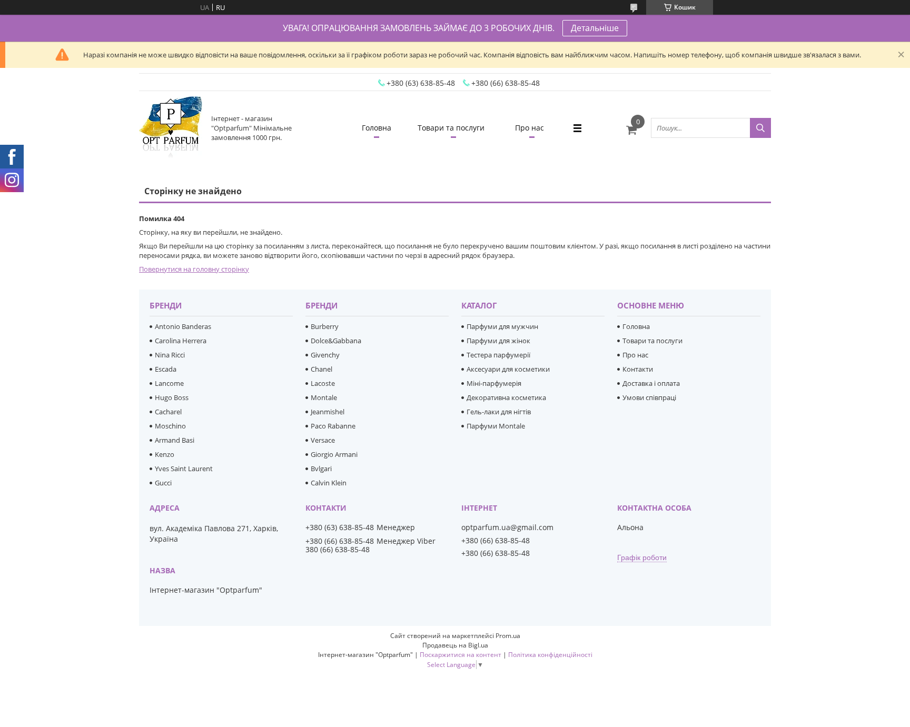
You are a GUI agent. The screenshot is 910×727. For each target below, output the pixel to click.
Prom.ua (508, 635)
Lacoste (323, 383)
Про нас (529, 128)
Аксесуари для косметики (508, 369)
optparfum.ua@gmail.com (507, 527)
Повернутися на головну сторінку (194, 269)
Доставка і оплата (651, 383)
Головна (376, 128)
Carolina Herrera (180, 340)
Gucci (163, 482)
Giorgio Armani (334, 454)
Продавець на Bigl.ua (455, 645)
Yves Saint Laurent (184, 468)
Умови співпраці (649, 397)
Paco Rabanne (333, 426)
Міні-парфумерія (494, 383)
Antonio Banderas (183, 326)
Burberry (325, 326)
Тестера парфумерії (498, 355)
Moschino (170, 426)
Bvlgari (321, 468)
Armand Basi (174, 440)
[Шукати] (760, 128)
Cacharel (168, 411)
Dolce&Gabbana (336, 340)
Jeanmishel (327, 411)
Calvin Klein (329, 482)
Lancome (169, 383)
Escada (165, 369)
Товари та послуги (451, 128)
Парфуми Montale (496, 426)
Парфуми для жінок (498, 340)
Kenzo (164, 454)
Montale (324, 397)
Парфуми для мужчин (502, 326)
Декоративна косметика (506, 397)
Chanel (321, 369)
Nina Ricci (170, 355)
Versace (323, 440)
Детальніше (595, 28)
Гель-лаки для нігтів (499, 411)
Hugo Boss (172, 397)
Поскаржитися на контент (460, 654)
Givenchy (325, 355)
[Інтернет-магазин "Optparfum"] (170, 128)
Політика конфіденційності (550, 654)
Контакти (637, 369)
